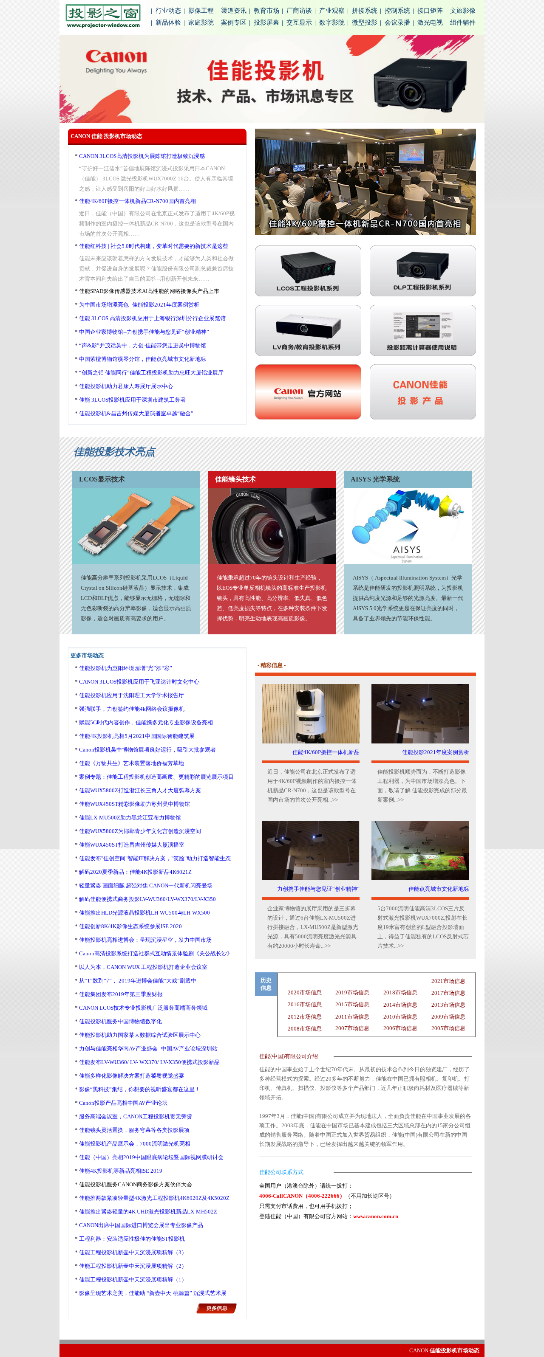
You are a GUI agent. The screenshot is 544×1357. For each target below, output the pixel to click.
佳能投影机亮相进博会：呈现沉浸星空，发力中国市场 (145, 940)
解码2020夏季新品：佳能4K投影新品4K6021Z (135, 872)
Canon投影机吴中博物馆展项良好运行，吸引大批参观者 (147, 749)
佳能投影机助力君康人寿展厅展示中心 (126, 386)
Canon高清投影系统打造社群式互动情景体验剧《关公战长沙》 (155, 953)
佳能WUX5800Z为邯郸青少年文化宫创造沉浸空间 (140, 831)
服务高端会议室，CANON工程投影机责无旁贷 (135, 1116)
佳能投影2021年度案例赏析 (435, 752)
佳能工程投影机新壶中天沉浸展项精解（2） (133, 1266)
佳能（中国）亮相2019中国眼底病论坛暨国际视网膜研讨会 (151, 1157)
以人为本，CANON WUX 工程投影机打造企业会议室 (143, 967)
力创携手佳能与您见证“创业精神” (318, 889)
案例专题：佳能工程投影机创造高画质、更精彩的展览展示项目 (156, 777)
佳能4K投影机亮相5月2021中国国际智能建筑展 (137, 736)
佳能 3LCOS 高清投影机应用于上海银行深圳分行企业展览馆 (152, 318)
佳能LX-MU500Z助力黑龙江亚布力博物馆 (130, 817)
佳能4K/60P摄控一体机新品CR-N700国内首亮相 (137, 201)
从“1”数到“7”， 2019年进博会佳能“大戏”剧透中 (137, 980)
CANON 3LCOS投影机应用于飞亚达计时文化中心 (139, 681)
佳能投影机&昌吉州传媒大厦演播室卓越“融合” (136, 413)
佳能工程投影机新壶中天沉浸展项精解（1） (133, 1279)
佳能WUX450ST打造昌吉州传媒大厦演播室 (131, 845)
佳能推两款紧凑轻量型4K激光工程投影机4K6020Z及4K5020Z (154, 1198)
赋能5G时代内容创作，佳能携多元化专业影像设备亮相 (146, 722)
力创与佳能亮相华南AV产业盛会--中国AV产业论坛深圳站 (148, 1048)
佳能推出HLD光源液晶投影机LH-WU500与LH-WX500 (144, 912)
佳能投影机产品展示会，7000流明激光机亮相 (134, 1143)
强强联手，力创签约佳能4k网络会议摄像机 (131, 709)
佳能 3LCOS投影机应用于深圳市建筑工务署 (132, 400)
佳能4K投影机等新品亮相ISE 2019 (120, 1171)
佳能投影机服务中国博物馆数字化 (120, 1021)
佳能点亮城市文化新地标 (438, 889)
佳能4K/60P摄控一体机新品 (326, 752)
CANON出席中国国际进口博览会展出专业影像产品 (141, 1225)
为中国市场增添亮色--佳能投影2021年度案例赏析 (139, 304)
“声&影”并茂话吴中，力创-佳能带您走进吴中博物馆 (142, 345)
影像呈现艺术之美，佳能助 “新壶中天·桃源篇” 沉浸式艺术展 (153, 1293)
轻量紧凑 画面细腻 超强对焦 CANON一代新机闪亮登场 (145, 885)
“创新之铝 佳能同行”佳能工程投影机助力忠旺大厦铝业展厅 (151, 372)
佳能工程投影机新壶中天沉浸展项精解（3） (133, 1252)
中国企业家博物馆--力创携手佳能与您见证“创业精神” (144, 332)
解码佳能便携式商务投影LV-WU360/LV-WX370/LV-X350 (147, 899)
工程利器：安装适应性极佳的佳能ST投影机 (132, 1239)
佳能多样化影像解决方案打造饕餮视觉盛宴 (131, 1076)
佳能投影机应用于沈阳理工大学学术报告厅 (131, 695)
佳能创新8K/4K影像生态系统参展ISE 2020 (130, 926)
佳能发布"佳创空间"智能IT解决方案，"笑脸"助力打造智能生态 (155, 858)
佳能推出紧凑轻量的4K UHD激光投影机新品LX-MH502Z (148, 1211)
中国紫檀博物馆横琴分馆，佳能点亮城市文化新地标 (142, 359)
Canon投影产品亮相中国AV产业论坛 (123, 1103)
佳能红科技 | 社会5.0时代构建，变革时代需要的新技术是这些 (153, 246)
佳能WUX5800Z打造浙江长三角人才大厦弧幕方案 (140, 790)
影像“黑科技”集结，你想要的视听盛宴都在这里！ (139, 1089)
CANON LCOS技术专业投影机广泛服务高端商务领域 (143, 1008)
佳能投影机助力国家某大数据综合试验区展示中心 (140, 1035)
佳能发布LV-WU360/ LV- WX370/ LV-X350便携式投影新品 (149, 1062)
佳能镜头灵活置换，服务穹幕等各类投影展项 (134, 1130)
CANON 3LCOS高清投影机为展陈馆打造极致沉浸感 (142, 156)
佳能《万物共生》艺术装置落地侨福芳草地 (131, 763)
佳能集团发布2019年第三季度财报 (121, 994)
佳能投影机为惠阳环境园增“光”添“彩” (125, 668)
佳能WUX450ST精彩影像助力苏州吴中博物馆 (134, 804)
